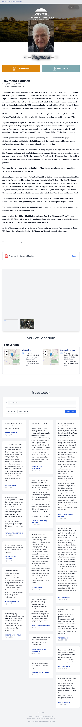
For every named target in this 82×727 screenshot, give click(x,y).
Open (74, 256)
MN (27, 365)
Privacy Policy (35, 718)
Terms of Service (46, 718)
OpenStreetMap (43, 721)
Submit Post (71, 411)
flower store (38, 241)
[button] (12, 355)
